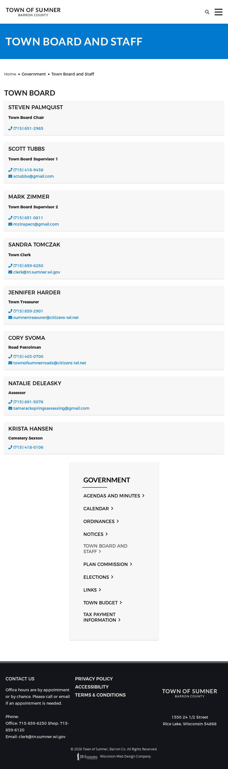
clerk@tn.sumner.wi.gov (36, 272)
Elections (96, 577)
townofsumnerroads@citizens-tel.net (49, 362)
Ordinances (99, 521)
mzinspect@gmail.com (36, 224)
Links (90, 590)
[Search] (207, 12)
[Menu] (218, 12)
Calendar (96, 508)
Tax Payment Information (99, 617)
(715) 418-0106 (27, 447)
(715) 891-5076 (27, 401)
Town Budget (100, 603)
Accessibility (92, 687)
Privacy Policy (94, 679)
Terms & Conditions (100, 695)
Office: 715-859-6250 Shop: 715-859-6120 (37, 727)
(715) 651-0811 (27, 217)
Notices (93, 534)
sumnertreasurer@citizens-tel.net (46, 317)
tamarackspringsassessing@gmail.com (51, 408)
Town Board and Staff (105, 548)
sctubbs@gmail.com (33, 176)
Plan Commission (105, 564)
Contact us (20, 679)
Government (106, 480)
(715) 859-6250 (27, 265)
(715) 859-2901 (27, 311)
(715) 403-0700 (27, 356)
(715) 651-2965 (27, 128)
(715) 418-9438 (27, 169)
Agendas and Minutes (111, 496)
